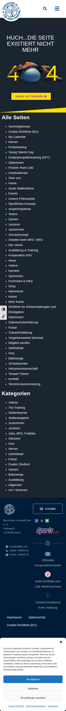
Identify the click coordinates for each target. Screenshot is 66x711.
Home (12, 183)
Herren (13, 142)
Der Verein (15, 245)
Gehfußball (15, 348)
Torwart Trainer (18, 374)
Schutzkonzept (18, 234)
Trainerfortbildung (20, 332)
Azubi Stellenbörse (21, 188)
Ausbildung (16, 479)
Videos (13, 265)
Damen (13, 219)
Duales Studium (19, 464)
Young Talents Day (21, 152)
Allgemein (15, 485)
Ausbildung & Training (23, 250)
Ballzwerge (15, 358)
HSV (11, 443)
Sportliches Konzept (22, 203)
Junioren (14, 224)
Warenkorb (15, 291)
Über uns (14, 178)
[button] (61, 642)
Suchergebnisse (19, 126)
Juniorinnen (16, 229)
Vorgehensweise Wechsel (25, 338)
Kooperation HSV (20, 255)
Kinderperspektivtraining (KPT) (29, 157)
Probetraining (17, 147)
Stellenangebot (18, 418)
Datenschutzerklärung (36, 706)
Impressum (53, 706)
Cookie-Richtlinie (16, 706)
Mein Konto (16, 301)
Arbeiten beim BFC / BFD (25, 239)
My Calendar (17, 137)
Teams (12, 214)
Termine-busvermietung (24, 384)
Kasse (12, 296)
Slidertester (16, 162)
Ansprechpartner (19, 209)
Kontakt (13, 379)
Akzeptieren (33, 679)
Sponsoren (15, 276)
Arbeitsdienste (18, 173)
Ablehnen (33, 688)
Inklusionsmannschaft (23, 368)
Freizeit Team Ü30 (20, 167)
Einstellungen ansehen (33, 697)
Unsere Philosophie (21, 198)
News (12, 260)
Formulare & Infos (20, 281)
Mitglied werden (19, 343)
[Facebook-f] (36, 521)
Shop (12, 286)
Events (13, 193)
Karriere (13, 270)
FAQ (11, 353)
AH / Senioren (17, 490)
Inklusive (14, 438)
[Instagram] (42, 521)
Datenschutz (37, 617)
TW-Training (16, 407)
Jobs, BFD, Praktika (21, 433)
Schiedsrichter (18, 363)
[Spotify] (47, 521)
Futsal (12, 327)
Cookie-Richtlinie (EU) (23, 131)
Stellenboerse (17, 412)
